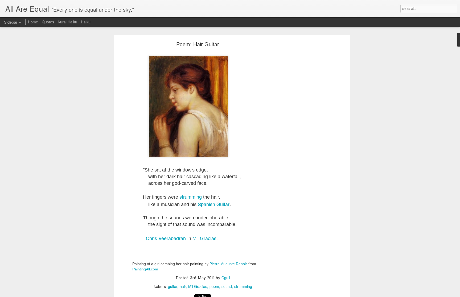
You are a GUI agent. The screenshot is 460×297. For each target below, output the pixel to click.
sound (226, 286)
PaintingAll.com (145, 269)
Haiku (86, 21)
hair (183, 286)
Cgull (225, 277)
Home (33, 21)
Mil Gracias (204, 238)
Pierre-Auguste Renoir (228, 264)
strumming (190, 196)
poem (214, 286)
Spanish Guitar (213, 203)
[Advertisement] (302, 126)
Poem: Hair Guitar (197, 44)
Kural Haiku (67, 21)
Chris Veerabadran (166, 238)
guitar (172, 286)
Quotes (48, 21)
